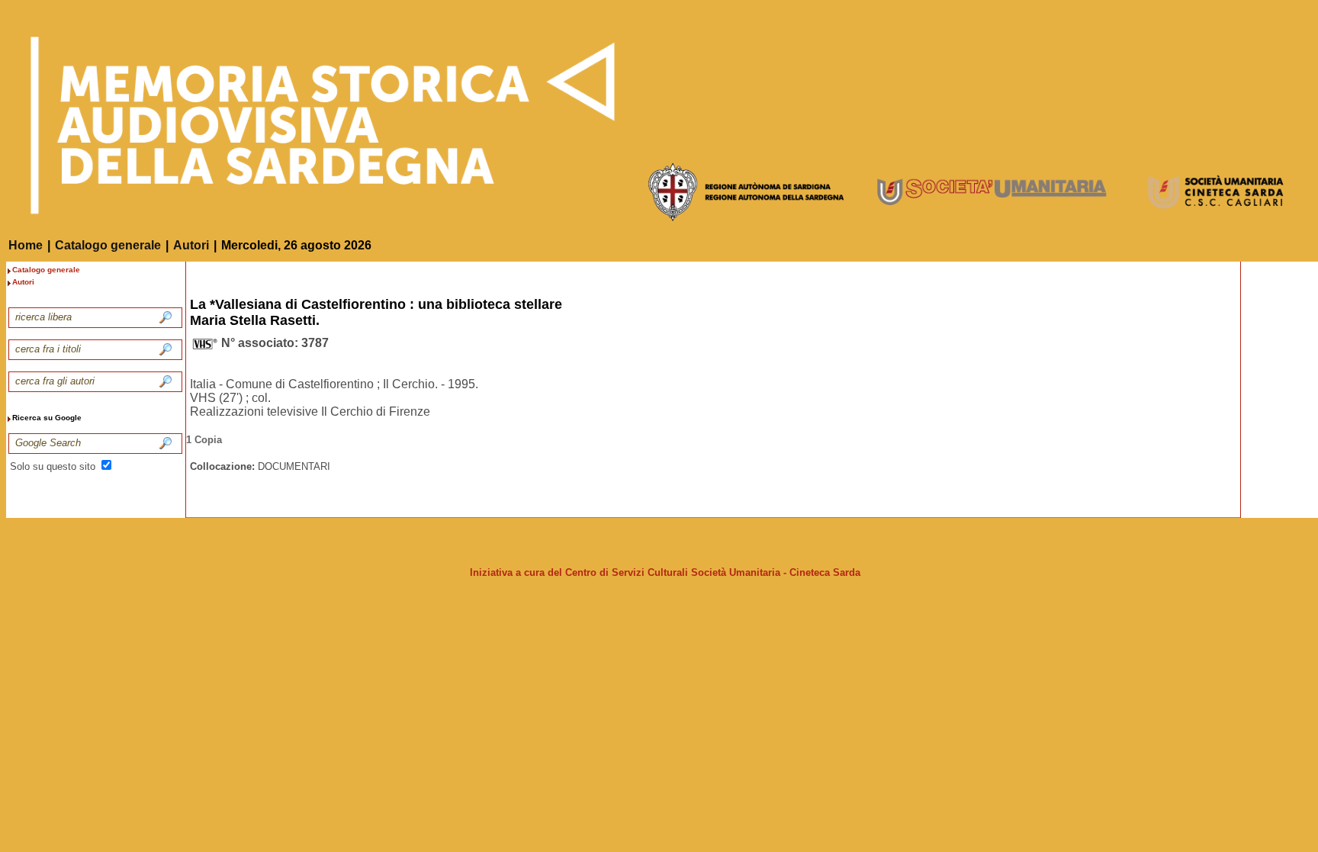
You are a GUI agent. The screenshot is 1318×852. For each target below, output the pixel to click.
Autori (191, 245)
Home (25, 245)
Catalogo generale (108, 245)
